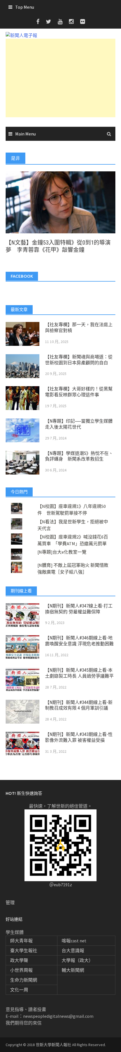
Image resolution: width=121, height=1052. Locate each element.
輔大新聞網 (73, 970)
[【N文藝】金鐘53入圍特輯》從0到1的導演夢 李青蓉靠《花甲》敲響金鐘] (60, 202)
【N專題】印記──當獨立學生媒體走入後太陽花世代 (79, 424)
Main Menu (25, 134)
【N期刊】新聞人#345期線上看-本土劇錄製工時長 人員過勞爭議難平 (79, 673)
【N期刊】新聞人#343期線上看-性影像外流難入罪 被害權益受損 (79, 737)
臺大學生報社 (23, 950)
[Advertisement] (60, 78)
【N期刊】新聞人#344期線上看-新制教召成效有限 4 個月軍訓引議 (79, 705)
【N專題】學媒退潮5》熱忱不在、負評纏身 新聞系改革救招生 (79, 456)
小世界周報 (21, 970)
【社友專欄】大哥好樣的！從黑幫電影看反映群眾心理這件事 (79, 391)
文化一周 (19, 990)
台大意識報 (73, 950)
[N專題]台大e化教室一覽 (61, 552)
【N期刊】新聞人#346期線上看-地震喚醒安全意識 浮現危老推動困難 (79, 640)
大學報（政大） (77, 960)
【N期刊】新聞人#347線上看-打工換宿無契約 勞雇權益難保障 (79, 608)
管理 (10, 902)
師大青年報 (21, 940)
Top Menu (24, 7)
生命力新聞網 (23, 980)
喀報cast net (74, 940)
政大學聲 (19, 960)
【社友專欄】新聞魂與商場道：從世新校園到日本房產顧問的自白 (79, 359)
